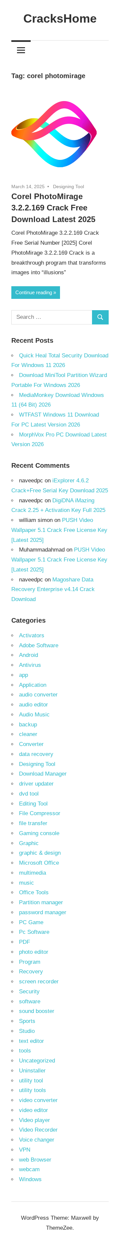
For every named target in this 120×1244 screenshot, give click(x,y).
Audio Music (34, 714)
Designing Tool (68, 186)
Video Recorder (38, 1130)
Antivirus (30, 665)
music (26, 883)
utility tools (32, 1090)
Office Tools (34, 892)
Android (28, 655)
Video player (34, 1120)
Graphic (29, 843)
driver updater (36, 784)
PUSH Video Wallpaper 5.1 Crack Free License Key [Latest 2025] (59, 530)
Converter (31, 744)
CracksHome (60, 18)
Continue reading (33, 292)
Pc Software (34, 932)
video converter (38, 1100)
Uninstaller (32, 1070)
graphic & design (40, 853)
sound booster (36, 1011)
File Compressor (39, 813)
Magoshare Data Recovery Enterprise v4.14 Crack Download (53, 589)
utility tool (31, 1080)
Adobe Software (38, 645)
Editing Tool (33, 804)
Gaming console (39, 833)
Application (32, 685)
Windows (30, 1179)
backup (28, 724)
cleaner (28, 734)
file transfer (33, 823)
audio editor (33, 704)
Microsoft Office (39, 863)
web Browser (35, 1160)
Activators (31, 635)
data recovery (36, 754)
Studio (27, 1031)
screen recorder (39, 981)
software (29, 1001)
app (23, 675)
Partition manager (41, 902)
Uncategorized (37, 1060)
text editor (31, 1041)
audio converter (38, 694)
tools (25, 1051)
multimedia (32, 873)
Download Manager (43, 774)
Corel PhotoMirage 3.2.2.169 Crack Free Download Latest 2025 (53, 208)
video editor (33, 1110)
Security (29, 991)
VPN (24, 1150)
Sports (27, 1021)
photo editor (33, 952)
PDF (24, 942)
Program (29, 962)
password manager (42, 912)
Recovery (31, 971)
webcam (29, 1169)
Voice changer (36, 1140)
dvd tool (29, 794)
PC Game (31, 922)
